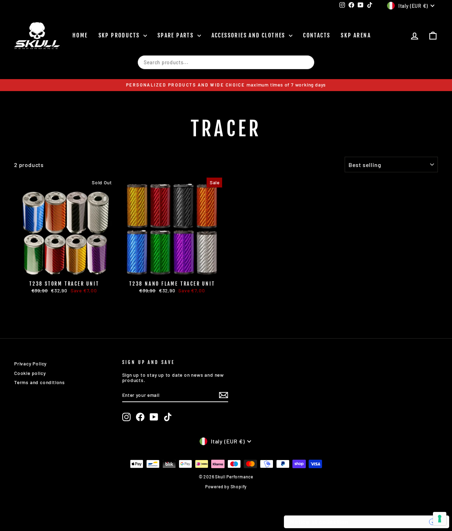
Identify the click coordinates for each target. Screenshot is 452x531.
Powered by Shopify (226, 486)
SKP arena (356, 35)
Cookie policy (30, 373)
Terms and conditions (39, 382)
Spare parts (176, 35)
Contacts (316, 35)
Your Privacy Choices (392, 521)
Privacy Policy (30, 363)
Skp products (120, 35)
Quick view (64, 270)
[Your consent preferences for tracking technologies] (439, 518)
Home (80, 35)
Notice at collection (319, 521)
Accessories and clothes (249, 35)
